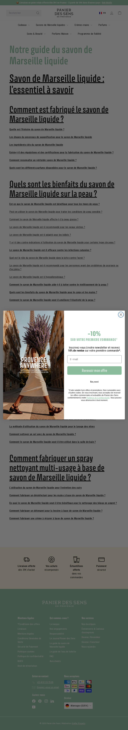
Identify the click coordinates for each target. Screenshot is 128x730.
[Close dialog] (121, 314)
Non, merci (94, 381)
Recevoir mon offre (94, 370)
